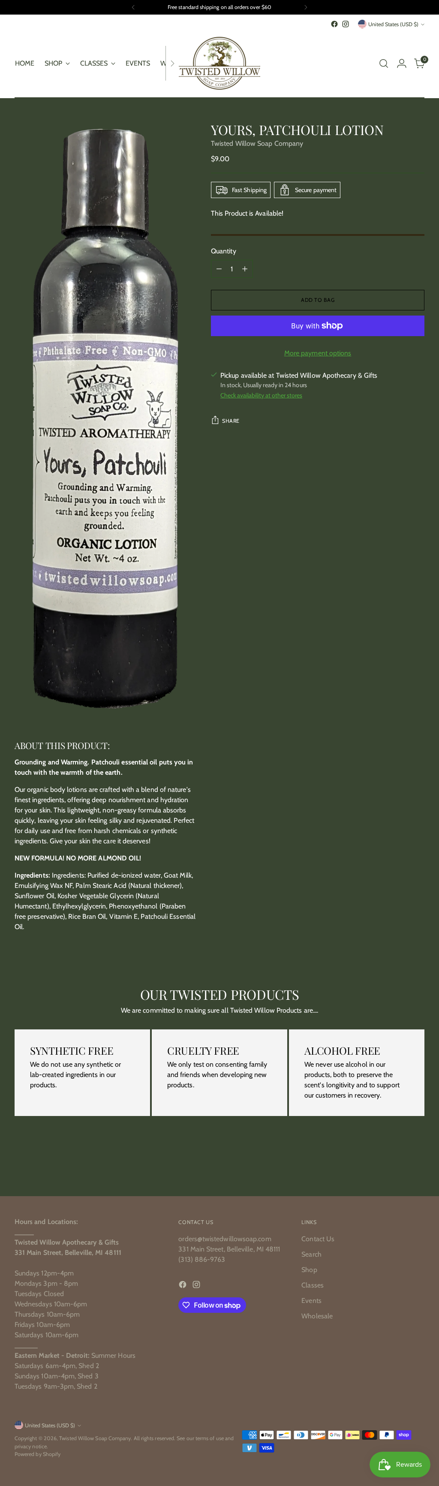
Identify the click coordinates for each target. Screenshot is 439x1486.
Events (311, 1300)
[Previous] (133, 7)
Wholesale (317, 1316)
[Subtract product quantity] (219, 268)
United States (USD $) (393, 24)
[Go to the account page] (401, 63)
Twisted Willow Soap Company (257, 143)
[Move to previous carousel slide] (397, 1167)
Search (311, 1254)
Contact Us (317, 1239)
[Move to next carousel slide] (417, 1166)
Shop (309, 1270)
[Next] (305, 7)
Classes (312, 1285)
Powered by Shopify (37, 1454)
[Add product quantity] (245, 268)
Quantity (223, 251)
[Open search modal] (383, 63)
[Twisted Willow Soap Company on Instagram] (345, 24)
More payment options (318, 353)
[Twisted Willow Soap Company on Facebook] (334, 24)
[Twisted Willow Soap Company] (219, 63)
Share (231, 421)
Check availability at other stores (261, 395)
